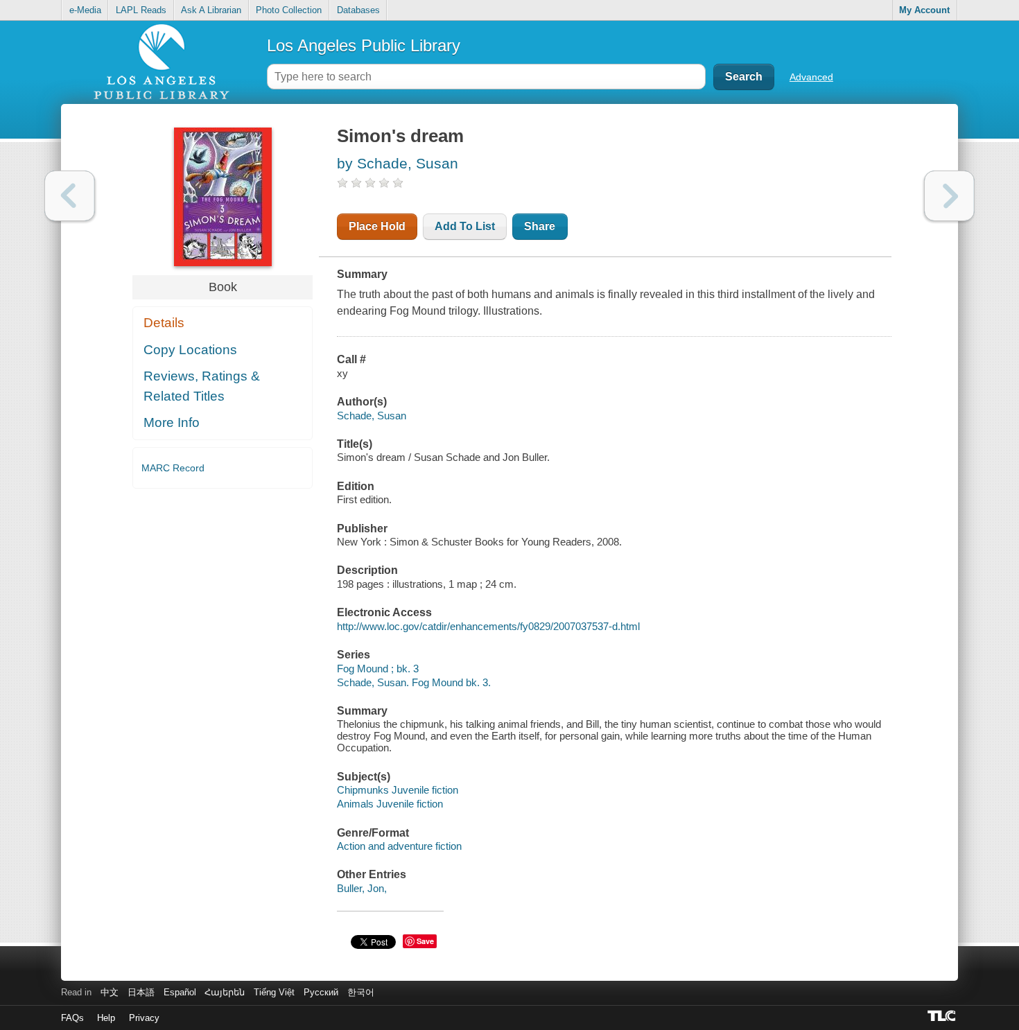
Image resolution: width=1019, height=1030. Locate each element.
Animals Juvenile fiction (390, 804)
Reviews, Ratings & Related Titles (201, 386)
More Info (171, 422)
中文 (110, 992)
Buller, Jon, (362, 888)
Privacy (144, 1018)
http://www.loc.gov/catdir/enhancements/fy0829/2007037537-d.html (488, 626)
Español (180, 992)
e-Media (85, 10)
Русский (321, 992)
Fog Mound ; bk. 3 (378, 668)
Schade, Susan (371, 415)
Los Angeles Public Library (363, 45)
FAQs (72, 1018)
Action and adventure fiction (399, 846)
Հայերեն (224, 992)
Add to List (465, 226)
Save (425, 941)
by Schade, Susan (397, 163)
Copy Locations (190, 349)
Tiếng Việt (274, 992)
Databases (358, 10)
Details (163, 322)
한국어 (360, 992)
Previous (69, 196)
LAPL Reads (141, 10)
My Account (924, 10)
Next (949, 196)
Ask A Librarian (211, 10)
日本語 (141, 992)
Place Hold (377, 226)
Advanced (811, 76)
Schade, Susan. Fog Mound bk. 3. (414, 682)
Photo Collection (289, 10)
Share (539, 226)
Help (106, 1018)
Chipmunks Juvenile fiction (397, 790)
